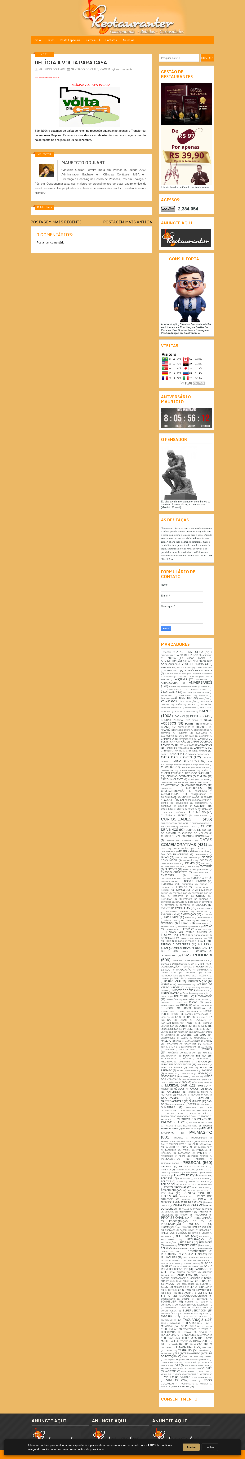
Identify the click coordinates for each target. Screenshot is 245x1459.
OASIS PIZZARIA (176, 1104)
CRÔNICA (180, 812)
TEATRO (191, 1323)
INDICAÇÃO (203, 993)
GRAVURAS (190, 973)
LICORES (177, 1029)
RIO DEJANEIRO (191, 1257)
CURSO (195, 823)
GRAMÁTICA (202, 970)
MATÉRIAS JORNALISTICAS (182, 1053)
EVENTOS (182, 908)
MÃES (178, 1041)
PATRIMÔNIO (167, 1156)
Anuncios (128, 40)
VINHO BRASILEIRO (203, 1377)
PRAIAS (185, 1209)
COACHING (203, 779)
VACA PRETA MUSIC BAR (197, 1365)
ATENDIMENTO (183, 698)
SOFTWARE (202, 1299)
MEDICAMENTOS (169, 1059)
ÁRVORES (166, 698)
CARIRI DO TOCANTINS (178, 748)
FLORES (169, 941)
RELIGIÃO (166, 1248)
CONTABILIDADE (198, 794)
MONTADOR (187, 1074)
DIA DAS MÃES (202, 851)
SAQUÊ (204, 1275)
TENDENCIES (188, 1334)
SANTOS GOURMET (186, 1272)
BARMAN (180, 716)
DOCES (203, 860)
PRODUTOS (200, 1214)
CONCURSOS (194, 788)
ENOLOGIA (167, 884)
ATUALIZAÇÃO (189, 701)
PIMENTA (166, 1169)
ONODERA (191, 1107)
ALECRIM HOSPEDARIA (175, 674)
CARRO (178, 751)
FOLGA (191, 941)
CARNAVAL (200, 747)
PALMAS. (178, 1138)
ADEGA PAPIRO (196, 658)
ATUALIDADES (169, 701)
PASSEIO (202, 1153)
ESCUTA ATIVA (201, 887)
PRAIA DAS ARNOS (191, 1202)
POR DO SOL (168, 1184)
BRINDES (178, 730)
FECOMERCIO (202, 920)
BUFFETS (165, 733)
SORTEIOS (166, 1305)
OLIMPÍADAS (168, 1107)
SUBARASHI (170, 1308)
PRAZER (197, 1209)
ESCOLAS (181, 887)
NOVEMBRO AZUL (200, 1095)
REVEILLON (195, 1254)
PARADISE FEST (176, 1144)
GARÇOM (201, 951)
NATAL (208, 1088)
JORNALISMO (167, 1011)
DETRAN (184, 851)
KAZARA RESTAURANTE (196, 1014)
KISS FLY (165, 1017)
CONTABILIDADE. (169, 797)
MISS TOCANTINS (171, 1067)
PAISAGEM (166, 1119)
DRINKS (190, 863)
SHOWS (186, 1290)
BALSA (177, 707)
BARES (205, 711)
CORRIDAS (166, 806)
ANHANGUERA (169, 683)
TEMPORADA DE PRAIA (176, 1332)
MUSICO (202, 1085)
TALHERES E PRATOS (195, 1317)
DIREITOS (192, 857)
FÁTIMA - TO (170, 920)
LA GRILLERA (183, 1017)
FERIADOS (195, 926)
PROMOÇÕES (168, 1227)
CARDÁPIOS (205, 744)
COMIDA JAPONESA (198, 782)
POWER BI (185, 1196)
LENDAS (165, 1029)
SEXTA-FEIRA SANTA (201, 1287)
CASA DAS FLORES (176, 757)
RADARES (204, 1230)
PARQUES (201, 1150)
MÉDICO (187, 1059)
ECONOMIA (178, 866)
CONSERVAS (201, 791)
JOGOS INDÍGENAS (195, 1008)
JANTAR (193, 1002)
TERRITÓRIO (189, 1337)
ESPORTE (178, 896)
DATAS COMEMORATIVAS (186, 842)
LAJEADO (201, 1020)
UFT (166, 1359)
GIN (192, 964)
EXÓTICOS (202, 911)
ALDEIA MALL (171, 670)
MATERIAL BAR (187, 1050)
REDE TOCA (186, 1242)
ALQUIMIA (181, 679)
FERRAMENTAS (172, 929)
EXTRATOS (207, 915)
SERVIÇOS (167, 1283)
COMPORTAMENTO (196, 785)
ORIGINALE (196, 1110)
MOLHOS (207, 1070)
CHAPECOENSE (187, 770)
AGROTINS (167, 667)
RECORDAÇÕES (168, 1243)
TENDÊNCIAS (168, 1335)
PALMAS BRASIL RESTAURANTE (181, 1126)
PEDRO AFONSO (199, 1156)
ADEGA (172, 658)
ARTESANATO (185, 696)
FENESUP (182, 926)
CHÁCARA (185, 767)
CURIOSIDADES (176, 819)
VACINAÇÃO (166, 1368)
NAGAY (194, 1088)
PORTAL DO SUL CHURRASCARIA (196, 1184)
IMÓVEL (164, 990)
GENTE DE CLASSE (181, 960)
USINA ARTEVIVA (169, 1362)
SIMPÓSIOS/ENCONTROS (193, 1295)
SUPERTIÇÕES (168, 1314)
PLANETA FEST (183, 1175)
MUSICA (183, 1082)
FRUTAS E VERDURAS (175, 944)
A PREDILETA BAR (187, 655)
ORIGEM (184, 1110)
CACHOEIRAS (167, 736)
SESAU (204, 1284)
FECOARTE (186, 920)
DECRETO (201, 849)
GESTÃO (183, 964)
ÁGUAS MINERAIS (203, 668)
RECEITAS (182, 1236)
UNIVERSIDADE (189, 1359)
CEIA (191, 765)
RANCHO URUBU (200, 1233)
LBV (195, 1026)
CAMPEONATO (186, 739)
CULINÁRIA (197, 812)
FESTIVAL (167, 935)
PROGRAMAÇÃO (203, 1218)
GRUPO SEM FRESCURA (195, 976)
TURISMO (207, 1356)
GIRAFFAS (203, 963)
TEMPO (205, 1329)
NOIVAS (204, 1092)
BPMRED (204, 724)
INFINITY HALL (182, 996)
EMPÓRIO (204, 869)
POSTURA (167, 1193)
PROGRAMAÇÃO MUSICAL (180, 1224)
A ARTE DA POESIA (189, 652)
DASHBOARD (187, 840)
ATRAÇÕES (204, 698)
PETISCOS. (203, 1167)
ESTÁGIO (180, 902)
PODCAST (166, 1178)
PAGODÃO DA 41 (188, 1116)
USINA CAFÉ (190, 1362)
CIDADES (206, 773)
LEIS (204, 1025)
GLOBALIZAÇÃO (170, 966)
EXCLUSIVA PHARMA (177, 911)
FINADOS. (184, 938)
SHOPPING (171, 1290)
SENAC (203, 1281)
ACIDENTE (207, 655)
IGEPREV (205, 988)
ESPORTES (198, 895)
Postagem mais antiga (127, 222)
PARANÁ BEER (205, 1147)
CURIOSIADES (200, 816)
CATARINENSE (179, 765)
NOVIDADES (170, 1098)
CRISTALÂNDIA (205, 809)
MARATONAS (191, 1047)
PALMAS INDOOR (190, 1129)
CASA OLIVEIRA (178, 754)
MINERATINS (184, 1062)
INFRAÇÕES (172, 999)
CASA (163, 754)
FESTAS (171, 932)
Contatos (111, 40)
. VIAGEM (166, 652)
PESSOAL (192, 1162)
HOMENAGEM (184, 984)
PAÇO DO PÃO (198, 1113)
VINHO (184, 1377)
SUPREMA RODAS (189, 1314)
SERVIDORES (188, 1284)
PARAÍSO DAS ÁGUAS (200, 1144)
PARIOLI (186, 1150)
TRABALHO (185, 1350)
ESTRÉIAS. (185, 905)
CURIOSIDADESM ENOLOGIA (174, 823)
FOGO (181, 941)
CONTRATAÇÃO (190, 797)
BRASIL (165, 726)
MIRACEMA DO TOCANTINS (176, 1064)
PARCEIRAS (170, 1150)
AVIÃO (179, 705)
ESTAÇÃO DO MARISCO (195, 899)
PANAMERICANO (168, 1141)
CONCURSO (166, 788)
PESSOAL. (166, 1166)
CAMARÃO (204, 736)
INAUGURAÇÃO (170, 993)
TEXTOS (184, 1341)
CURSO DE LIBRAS (188, 827)
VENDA (178, 1374)
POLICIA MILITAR (201, 1178)
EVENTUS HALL (204, 908)
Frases (51, 40)
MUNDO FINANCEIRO (192, 1079)
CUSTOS (170, 840)
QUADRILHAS (189, 1227)
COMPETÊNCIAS (170, 785)
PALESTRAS (183, 1119)
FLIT (210, 938)
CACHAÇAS (201, 733)
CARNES (166, 750)
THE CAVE (171, 1344)
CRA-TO (180, 809)
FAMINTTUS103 (205, 917)
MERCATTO (202, 1059)
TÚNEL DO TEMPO (191, 1356)
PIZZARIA (175, 1173)
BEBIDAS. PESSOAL (172, 720)
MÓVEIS (184, 1076)
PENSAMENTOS (170, 1158)
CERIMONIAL (203, 765)
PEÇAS (182, 1156)
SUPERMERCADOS (194, 1310)
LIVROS (164, 1032)
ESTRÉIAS (170, 905)
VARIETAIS (170, 1371)
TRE (177, 1353)
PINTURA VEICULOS (185, 1170)
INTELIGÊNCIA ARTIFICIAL (195, 999)
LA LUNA (200, 1017)
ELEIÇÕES (170, 869)
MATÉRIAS (205, 1049)
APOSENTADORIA (188, 686)
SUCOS (186, 1307)
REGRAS (205, 1245)
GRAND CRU (168, 973)
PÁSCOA (166, 1153)
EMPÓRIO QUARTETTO (174, 872)
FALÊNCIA (189, 917)
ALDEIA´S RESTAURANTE (198, 670)
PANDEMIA (186, 1141)
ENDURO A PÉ (199, 878)
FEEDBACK (167, 923)
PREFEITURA (186, 1211)
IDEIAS (193, 988)
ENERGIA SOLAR (169, 881)
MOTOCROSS (168, 1076)
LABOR (183, 1020)
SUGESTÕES (202, 1308)
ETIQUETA (201, 905)
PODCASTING (183, 1178)
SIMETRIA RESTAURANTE (180, 1292)
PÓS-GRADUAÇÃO (171, 1190)
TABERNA (167, 1316)
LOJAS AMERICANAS (202, 1032)
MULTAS (195, 1076)
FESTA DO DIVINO (203, 929)
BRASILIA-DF (184, 727)
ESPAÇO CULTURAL (186, 890)
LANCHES (191, 1023)
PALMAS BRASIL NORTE (200, 1122)
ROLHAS (188, 1260)
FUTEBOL (205, 944)
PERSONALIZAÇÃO (170, 1163)
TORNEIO (169, 1350)
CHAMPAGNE (167, 770)
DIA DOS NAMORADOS (174, 854)
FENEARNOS (202, 923)
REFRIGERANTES (187, 1245)
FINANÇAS (198, 938)
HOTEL (177, 987)
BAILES (191, 705)
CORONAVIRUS (202, 800)
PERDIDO (200, 1159)
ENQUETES (187, 884)
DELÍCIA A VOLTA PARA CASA (71, 63)
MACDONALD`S (201, 1038)
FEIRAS (184, 923)
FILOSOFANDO (198, 935)
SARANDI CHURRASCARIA (173, 1278)
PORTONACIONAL (200, 1187)
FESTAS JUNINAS (196, 932)
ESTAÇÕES (166, 902)
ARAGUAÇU (206, 686)
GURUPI (178, 978)
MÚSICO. (165, 1089)
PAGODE (205, 1116)
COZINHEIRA (167, 809)
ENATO (197, 875)
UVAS (177, 1365)
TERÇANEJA (171, 1338)
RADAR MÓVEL (187, 1230)
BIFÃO (195, 720)
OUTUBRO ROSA (174, 1113)
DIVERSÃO (188, 860)
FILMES (183, 935)
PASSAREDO (184, 1153)
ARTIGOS (203, 696)
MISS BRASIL (203, 1065)
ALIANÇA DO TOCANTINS (187, 677)
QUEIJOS (207, 1227)
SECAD (190, 1281)
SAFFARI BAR (190, 1263)
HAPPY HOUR (172, 981)
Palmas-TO (93, 40)
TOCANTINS (185, 1347)
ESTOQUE (193, 902)
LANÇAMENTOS (170, 1023)
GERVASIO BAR (168, 964)
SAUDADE (195, 1278)
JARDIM (184, 1005)
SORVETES (180, 1305)
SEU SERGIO (180, 1287)
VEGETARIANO (188, 1371)
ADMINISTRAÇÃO (171, 661)
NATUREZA (173, 1091)
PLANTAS (203, 1175)
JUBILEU (182, 1011)
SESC (164, 1286)
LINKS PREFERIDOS (198, 1029)
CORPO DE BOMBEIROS (174, 803)
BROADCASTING (201, 730)
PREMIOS (203, 1211)
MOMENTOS (171, 1074)
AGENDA (193, 661)
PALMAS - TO (170, 1122)
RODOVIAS (174, 1260)
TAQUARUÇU (193, 1319)
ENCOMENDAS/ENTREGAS (173, 878)
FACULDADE (171, 917)
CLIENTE (178, 779)
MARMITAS (170, 1050)
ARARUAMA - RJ (170, 692)
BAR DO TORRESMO (185, 712)
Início (37, 40)
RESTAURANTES (171, 1254)
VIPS (193, 1380)
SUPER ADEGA (168, 1311)
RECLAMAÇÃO (195, 1239)
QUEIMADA (170, 1230)
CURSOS (191, 829)
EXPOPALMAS (168, 914)
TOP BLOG (207, 1347)
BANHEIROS (190, 707)
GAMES (184, 951)
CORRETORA (201, 803)
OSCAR (208, 1110)
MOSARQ (203, 1073)
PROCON (184, 1215)
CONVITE (208, 797)
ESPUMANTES (169, 899)
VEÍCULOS (166, 1374)
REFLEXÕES (205, 1242)
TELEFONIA (206, 1326)
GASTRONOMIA (197, 955)
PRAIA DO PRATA (185, 1205)
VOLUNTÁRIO (187, 1384)
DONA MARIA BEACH (171, 864)
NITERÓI (192, 1092)
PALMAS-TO (200, 1132)
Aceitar (191, 1447)
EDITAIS (191, 866)
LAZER (183, 1025)
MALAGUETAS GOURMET (181, 1043)
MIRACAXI (201, 1061)
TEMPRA (203, 1332)
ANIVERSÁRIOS (200, 682)
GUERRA (165, 979)
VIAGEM (105, 69)
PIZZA (164, 1173)
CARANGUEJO (187, 745)
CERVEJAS (167, 767)
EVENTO (165, 908)
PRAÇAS (186, 1199)
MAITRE (208, 1040)
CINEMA (202, 776)
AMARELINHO (201, 679)
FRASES (202, 941)
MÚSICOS (179, 1088)
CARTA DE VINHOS (196, 750)
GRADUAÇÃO (183, 969)
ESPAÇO (165, 890)
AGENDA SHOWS (191, 664)
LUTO (203, 1034)
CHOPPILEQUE (169, 773)
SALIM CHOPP (180, 1266)
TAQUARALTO (168, 1320)
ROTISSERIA (203, 1260)
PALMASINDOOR (199, 1138)
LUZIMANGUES (168, 1038)
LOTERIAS (170, 1035)
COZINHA (199, 805)
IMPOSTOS (204, 990)
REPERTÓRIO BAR (185, 1248)
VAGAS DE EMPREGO (186, 1368)
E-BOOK (205, 864)
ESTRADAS (207, 902)
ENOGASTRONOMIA (194, 881)
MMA (191, 1068)
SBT (167, 1281)
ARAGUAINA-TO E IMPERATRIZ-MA (186, 690)
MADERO (166, 1040)
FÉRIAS (208, 926)
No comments (123, 69)
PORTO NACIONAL (175, 1187)
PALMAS (202, 1119)
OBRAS (192, 1104)
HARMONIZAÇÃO (197, 981)
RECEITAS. (204, 1236)
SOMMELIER (168, 1301)
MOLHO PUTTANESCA (187, 1071)
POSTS (204, 1190)
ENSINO (203, 884)
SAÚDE (208, 1278)
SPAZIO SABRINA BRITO (200, 1305)
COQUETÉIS (171, 799)
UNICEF (174, 1359)
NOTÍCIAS (166, 1094)
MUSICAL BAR (176, 1085)
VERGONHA (190, 1374)
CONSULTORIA (170, 794)
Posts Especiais (70, 40)
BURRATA (183, 733)
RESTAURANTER (197, 1251)
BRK (188, 730)
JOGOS (170, 1008)
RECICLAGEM (167, 1239)
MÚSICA (196, 1082)
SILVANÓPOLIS (204, 1290)
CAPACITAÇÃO (178, 741)
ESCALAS (165, 887)
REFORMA (169, 1245)
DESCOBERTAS (168, 851)
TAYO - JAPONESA (170, 1323)
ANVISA (172, 686)
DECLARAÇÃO (181, 849)
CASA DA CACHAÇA (200, 754)
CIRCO (164, 779)
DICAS (165, 857)
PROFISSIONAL (172, 1217)
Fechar (210, 1447)
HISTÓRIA (166, 984)
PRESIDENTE (167, 1215)
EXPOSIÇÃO (188, 914)
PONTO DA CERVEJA (198, 1182)
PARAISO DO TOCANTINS (179, 1147)
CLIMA (191, 779)
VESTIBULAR (206, 1374)
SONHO (204, 1302)
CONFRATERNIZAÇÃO (173, 791)
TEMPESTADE (189, 1329)
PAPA (197, 1141)
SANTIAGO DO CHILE (84, 69)
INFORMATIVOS (203, 996)
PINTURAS (204, 1170)
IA (186, 988)
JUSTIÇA (194, 1011)
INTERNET (166, 1002)
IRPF (179, 1002)
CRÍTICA (168, 812)
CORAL (188, 800)
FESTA (186, 929)
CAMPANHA (167, 739)
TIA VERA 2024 (194, 1344)
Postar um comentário (50, 242)
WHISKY (204, 1384)
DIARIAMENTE (201, 855)
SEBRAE (177, 1281)
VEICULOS (204, 1371)
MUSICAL (208, 1082)
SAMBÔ (195, 1266)
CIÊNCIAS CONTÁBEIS (179, 776)
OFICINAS (204, 1104)
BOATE (189, 723)
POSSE (191, 1190)
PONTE (180, 1182)
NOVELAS (181, 1095)
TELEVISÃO (171, 1329)
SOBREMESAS (168, 1299)
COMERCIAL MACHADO (172, 782)
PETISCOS (185, 1166)
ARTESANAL (167, 696)
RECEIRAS (166, 1236)
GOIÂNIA (188, 967)
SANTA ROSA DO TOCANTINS (186, 1268)
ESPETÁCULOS (180, 893)
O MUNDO (195, 1101)
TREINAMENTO (191, 1353)
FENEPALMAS (167, 926)
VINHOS (172, 1380)
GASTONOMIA (168, 955)
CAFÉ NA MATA (186, 736)
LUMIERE (186, 1034)
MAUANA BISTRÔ (194, 1055)
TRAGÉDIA (204, 1350)
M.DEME (184, 1038)
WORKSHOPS (181, 1386)
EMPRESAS (167, 875)
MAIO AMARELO (192, 1041)
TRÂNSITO (166, 1354)
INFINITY (165, 996)
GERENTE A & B (201, 960)
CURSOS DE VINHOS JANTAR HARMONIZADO (186, 836)
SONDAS (189, 1302)
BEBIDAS (197, 716)
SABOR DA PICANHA (170, 1263)
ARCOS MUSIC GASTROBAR (196, 692)
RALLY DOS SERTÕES (174, 1233)
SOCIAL (185, 1299)
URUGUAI (204, 1359)
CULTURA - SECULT (173, 815)
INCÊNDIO (190, 993)
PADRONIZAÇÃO (168, 1116)
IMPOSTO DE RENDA (183, 990)
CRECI (191, 809)
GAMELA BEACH (181, 947)
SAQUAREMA (184, 1275)
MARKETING (206, 1047)
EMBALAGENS (190, 869)
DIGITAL (179, 857)
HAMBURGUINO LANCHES (200, 979)
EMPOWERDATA (201, 872)
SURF (205, 1314)
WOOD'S (165, 1386)
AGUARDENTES (184, 668)
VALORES (207, 1368)
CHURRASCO (189, 773)
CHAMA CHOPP (201, 767)
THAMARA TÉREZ (202, 1341)
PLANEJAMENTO (191, 1173)
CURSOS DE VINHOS (195, 833)
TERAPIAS (207, 1335)
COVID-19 (182, 806)
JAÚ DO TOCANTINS (202, 1005)
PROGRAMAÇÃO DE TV (186, 1221)
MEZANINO (167, 1061)
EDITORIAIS (205, 866)
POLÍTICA (166, 1181)
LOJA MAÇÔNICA (180, 1032)
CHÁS (205, 770)
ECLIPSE (165, 866)
